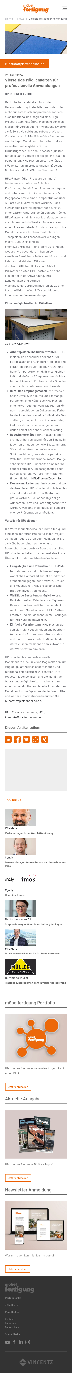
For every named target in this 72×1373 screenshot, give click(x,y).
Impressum (11, 1323)
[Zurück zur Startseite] (36, 8)
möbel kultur (12, 1305)
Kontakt (9, 1319)
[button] (64, 8)
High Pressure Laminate (21, 712)
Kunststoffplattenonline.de (23, 701)
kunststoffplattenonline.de (23, 717)
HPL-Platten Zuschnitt (46, 478)
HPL (41, 712)
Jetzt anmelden (17, 1269)
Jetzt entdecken (18, 1086)
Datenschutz (12, 1327)
